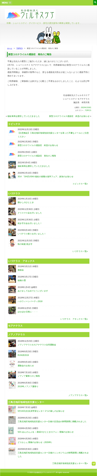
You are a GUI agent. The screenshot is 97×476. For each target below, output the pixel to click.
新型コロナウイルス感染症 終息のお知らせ (69, 116)
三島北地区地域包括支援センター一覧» (70, 463)
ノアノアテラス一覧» (78, 395)
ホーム (9, 48)
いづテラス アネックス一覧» (74, 319)
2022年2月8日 (86, 107)
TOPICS (19, 48)
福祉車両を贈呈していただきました (23, 116)
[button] (6, 3)
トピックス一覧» (80, 184)
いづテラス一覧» (80, 251)
